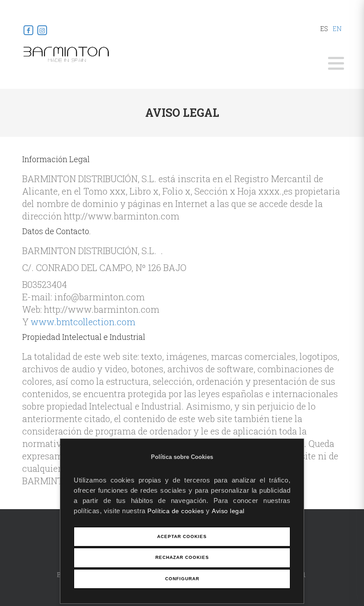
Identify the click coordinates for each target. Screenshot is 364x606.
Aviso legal (228, 510)
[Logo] (66, 54)
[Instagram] (42, 30)
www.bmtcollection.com (83, 321)
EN (337, 28)
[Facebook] (29, 30)
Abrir (336, 63)
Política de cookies (176, 510)
